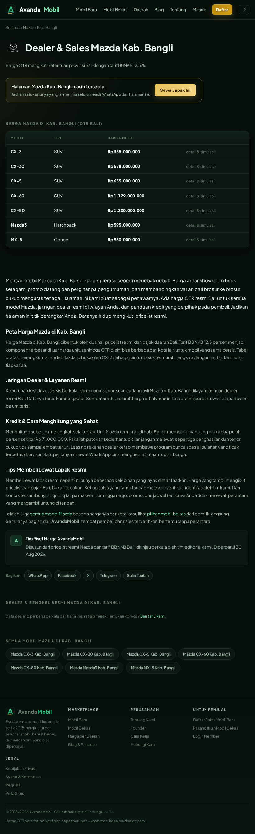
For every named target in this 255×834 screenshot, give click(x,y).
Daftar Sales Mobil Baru (214, 719)
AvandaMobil (70, 538)
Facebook (67, 575)
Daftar (222, 9)
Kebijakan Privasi (21, 768)
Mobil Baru (86, 9)
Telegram (108, 575)
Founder (138, 728)
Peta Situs (15, 793)
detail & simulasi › (201, 152)
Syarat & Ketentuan (23, 776)
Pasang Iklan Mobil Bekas (215, 728)
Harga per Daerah (84, 736)
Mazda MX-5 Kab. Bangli (153, 667)
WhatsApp (38, 575)
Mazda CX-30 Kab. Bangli (90, 654)
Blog (159, 9)
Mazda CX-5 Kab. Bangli (149, 654)
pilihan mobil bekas (166, 513)
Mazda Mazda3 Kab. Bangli (94, 667)
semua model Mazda (51, 513)
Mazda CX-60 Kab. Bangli (206, 654)
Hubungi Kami (143, 744)
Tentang (178, 9)
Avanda (39, 9)
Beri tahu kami (152, 616)
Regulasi (13, 784)
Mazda (29, 27)
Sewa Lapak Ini (175, 90)
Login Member (206, 736)
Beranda (13, 27)
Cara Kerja (140, 736)
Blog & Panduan (82, 744)
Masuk (199, 9)
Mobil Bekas (115, 9)
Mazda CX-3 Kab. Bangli (33, 654)
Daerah (141, 9)
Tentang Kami (143, 719)
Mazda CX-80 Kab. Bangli (34, 667)
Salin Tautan (138, 576)
